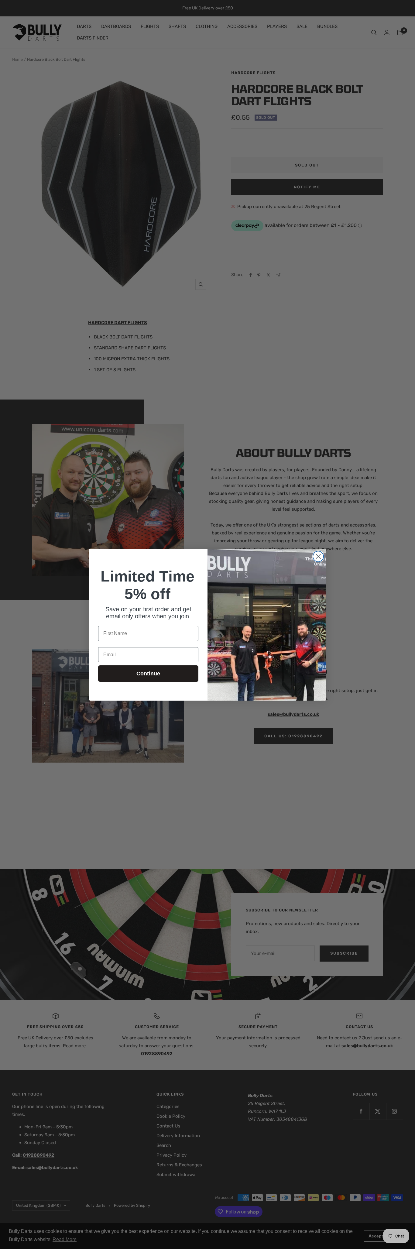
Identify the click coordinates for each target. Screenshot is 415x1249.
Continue (148, 674)
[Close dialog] (318, 556)
